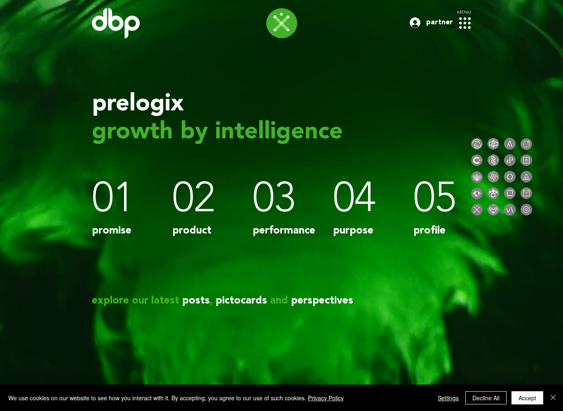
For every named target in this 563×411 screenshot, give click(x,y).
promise (111, 231)
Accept (527, 398)
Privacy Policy (326, 398)
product (191, 231)
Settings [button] (448, 398)
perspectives (322, 301)
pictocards (241, 301)
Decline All (486, 398)
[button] (465, 23)
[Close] (553, 397)
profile (429, 231)
